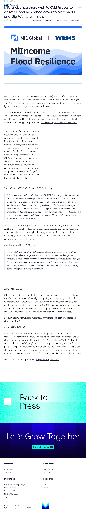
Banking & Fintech (10, 488)
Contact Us (46, 488)
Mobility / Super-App (11, 494)
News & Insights (48, 469)
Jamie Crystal (10, 188)
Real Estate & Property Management (16, 484)
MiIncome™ (8, 469)
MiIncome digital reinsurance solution (59, 122)
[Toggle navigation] (80, 6)
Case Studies (47, 472)
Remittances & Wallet (11, 491)
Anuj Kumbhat (11, 244)
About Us (46, 484)
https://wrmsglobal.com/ (47, 359)
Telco (6, 497)
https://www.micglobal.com (49, 317)
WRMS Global (15, 99)
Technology (8, 472)
